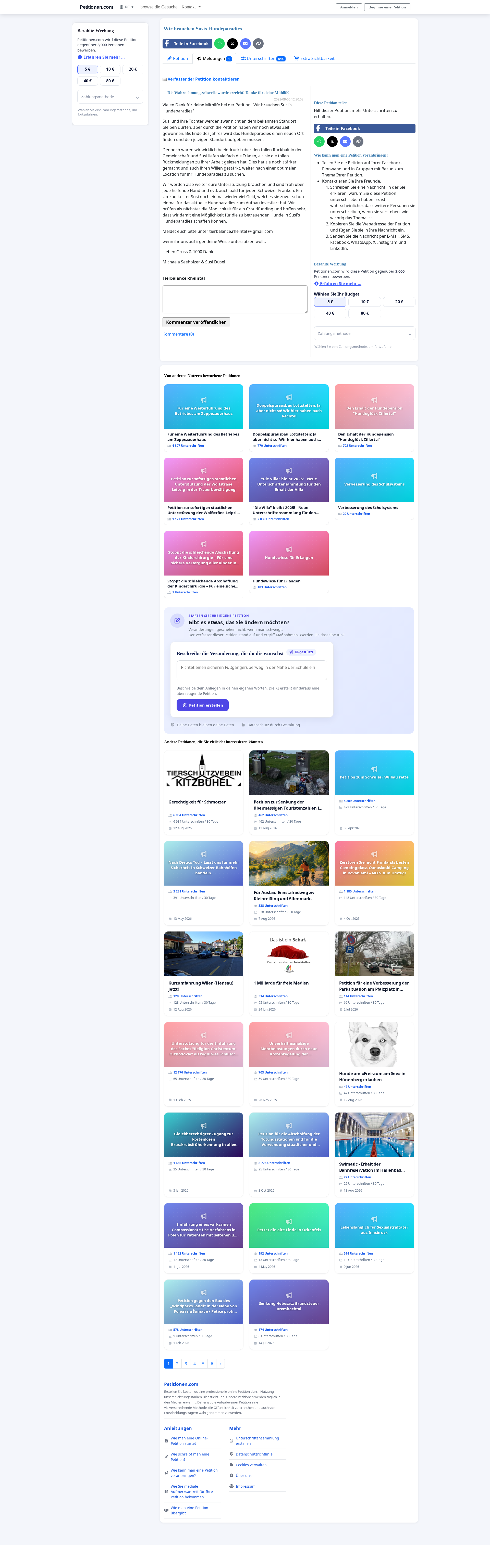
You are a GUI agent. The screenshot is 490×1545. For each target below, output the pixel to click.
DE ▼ (129, 7)
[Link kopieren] (258, 43)
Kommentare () (178, 334)
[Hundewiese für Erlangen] (288, 562)
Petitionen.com (96, 7)
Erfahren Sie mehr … (340, 283)
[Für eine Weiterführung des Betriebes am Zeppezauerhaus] (203, 418)
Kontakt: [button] (190, 7)
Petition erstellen (206, 705)
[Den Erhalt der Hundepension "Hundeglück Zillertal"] (374, 418)
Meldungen (216, 58)
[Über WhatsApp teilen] (219, 43)
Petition (180, 58)
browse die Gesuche (159, 7)
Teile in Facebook (191, 43)
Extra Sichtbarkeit (317, 58)
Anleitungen (178, 1428)
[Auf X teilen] (232, 43)
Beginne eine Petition (387, 7)
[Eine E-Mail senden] (245, 43)
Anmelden (349, 7)
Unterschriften (265, 58)
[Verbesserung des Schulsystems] (374, 489)
